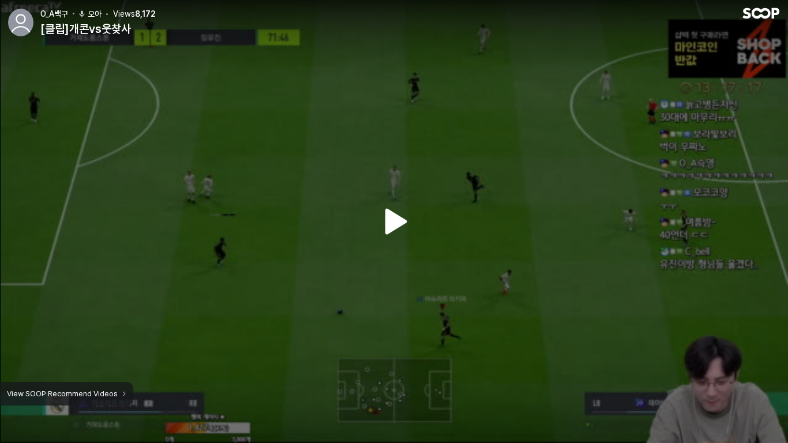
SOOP (761, 13)
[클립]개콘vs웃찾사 (85, 29)
